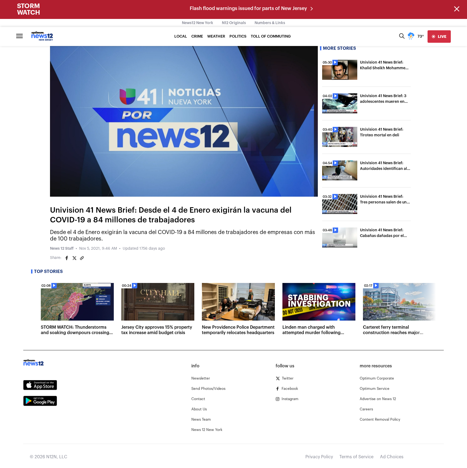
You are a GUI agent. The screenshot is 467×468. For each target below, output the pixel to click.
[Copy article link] (82, 258)
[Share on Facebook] (67, 258)
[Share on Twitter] (74, 258)
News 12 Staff (62, 249)
